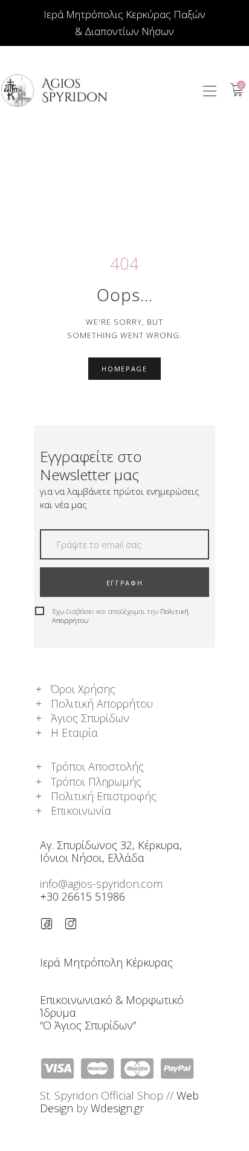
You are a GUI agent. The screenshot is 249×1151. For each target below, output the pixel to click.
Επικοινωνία (81, 810)
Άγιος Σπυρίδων (90, 718)
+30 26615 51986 (82, 896)
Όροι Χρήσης (83, 689)
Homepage (124, 368)
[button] (209, 90)
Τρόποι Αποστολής (97, 766)
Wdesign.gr (117, 1108)
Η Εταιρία (74, 732)
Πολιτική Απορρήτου (102, 703)
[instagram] (70, 923)
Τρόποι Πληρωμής (96, 781)
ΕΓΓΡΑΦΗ (124, 582)
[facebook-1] (46, 923)
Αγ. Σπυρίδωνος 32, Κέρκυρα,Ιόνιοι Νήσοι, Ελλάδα (111, 851)
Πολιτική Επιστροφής (104, 796)
